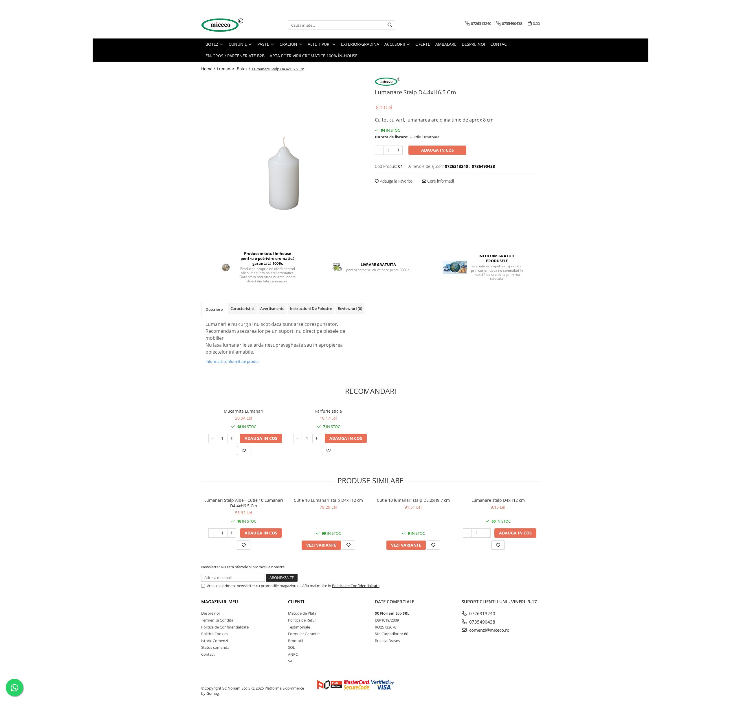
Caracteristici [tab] (242, 308)
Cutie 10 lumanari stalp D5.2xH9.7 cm (413, 500)
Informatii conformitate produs (232, 361)
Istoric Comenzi (214, 640)
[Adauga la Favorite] (243, 450)
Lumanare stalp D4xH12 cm (498, 500)
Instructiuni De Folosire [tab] (311, 308)
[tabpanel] (283, 159)
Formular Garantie (304, 633)
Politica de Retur (302, 620)
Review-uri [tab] (350, 308)
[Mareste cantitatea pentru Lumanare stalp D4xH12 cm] (486, 533)
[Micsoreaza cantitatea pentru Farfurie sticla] (297, 438)
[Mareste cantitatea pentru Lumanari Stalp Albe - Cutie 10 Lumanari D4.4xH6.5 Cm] (232, 533)
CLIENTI (296, 601)
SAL (291, 661)
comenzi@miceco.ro (488, 630)
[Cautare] (390, 25)
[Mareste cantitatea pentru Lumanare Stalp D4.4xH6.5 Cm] (398, 150)
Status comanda (215, 647)
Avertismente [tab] (272, 308)
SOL (291, 647)
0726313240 (481, 613)
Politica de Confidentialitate (355, 585)
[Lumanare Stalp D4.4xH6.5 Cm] (283, 159)
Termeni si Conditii (217, 620)
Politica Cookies (214, 633)
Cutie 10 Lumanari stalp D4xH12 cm (328, 500)
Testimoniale (299, 627)
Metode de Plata (302, 613)
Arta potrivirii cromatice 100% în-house (313, 55)
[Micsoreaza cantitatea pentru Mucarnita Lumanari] (212, 438)
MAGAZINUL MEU (219, 601)
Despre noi (210, 613)
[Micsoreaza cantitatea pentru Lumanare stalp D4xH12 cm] (467, 533)
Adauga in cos (437, 150)
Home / (208, 68)
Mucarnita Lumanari (243, 411)
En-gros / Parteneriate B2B (235, 55)
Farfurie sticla (328, 411)
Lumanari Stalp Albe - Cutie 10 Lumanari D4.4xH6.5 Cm (243, 502)
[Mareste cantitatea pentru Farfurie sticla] (316, 438)
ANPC (293, 654)
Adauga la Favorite (395, 181)
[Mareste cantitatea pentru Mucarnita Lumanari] (232, 438)
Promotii (295, 640)
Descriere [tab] (214, 309)
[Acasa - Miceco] (230, 25)
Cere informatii (440, 181)
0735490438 (481, 622)
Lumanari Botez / (234, 68)
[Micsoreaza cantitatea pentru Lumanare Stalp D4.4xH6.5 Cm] (379, 150)
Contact (208, 654)
